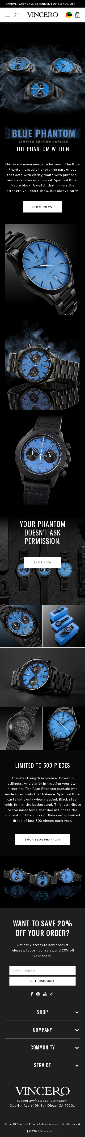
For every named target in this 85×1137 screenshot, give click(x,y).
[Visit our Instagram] (38, 993)
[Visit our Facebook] (32, 993)
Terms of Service (15, 1124)
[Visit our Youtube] (45, 993)
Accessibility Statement (64, 1124)
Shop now (42, 207)
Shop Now (42, 562)
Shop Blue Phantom (21, 633)
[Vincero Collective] (42, 15)
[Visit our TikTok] (51, 993)
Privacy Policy (38, 1124)
